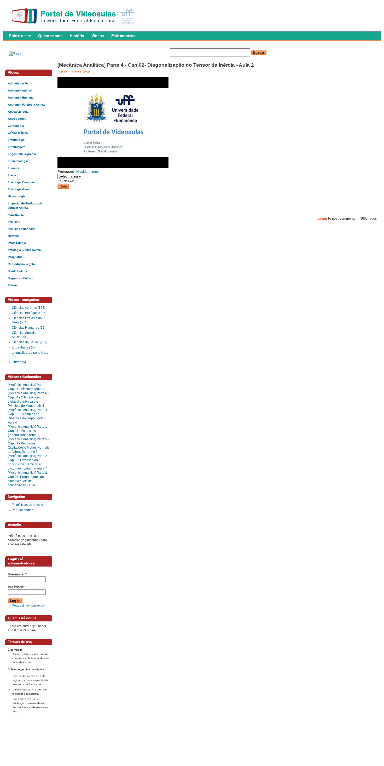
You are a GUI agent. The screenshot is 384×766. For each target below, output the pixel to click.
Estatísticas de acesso (27, 505)
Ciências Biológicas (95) (29, 313)
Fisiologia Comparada (23, 182)
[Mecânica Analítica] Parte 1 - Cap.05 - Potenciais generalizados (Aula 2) (28, 431)
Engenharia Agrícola (22, 154)
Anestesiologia (18, 111)
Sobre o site (20, 35)
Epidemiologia (18, 161)
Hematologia (16, 196)
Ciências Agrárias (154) (28, 308)
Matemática (16, 214)
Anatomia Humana (20, 97)
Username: (17, 574)
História (77, 35)
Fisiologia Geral (19, 189)
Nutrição (14, 235)
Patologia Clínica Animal (25, 249)
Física (63, 71)
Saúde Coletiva (18, 271)
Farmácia (14, 168)
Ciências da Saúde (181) (29, 342)
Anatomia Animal (20, 90)
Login (322, 218)
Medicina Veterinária (21, 228)
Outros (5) (19, 362)
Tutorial (13, 285)
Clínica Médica (18, 132)
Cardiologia (16, 125)
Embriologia (16, 139)
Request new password (28, 605)
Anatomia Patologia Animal (26, 104)
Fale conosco (123, 35)
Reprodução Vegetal (22, 264)
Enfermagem (16, 146)
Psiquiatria (15, 257)
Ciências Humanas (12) (28, 327)
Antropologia (17, 118)
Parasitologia (17, 242)
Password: (17, 587)
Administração (18, 83)
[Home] (74, 25)
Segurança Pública (20, 278)
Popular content (23, 510)
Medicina (14, 221)
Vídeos (97, 35)
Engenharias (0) (23, 347)
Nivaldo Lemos (81, 71)
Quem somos (50, 35)
